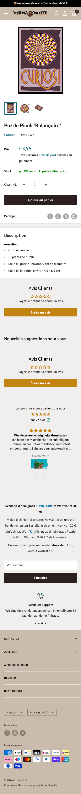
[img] (40, 414)
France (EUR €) (38, 712)
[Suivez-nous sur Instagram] (15, 733)
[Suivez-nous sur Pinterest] (23, 733)
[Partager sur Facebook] (50, 216)
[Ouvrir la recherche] (57, 13)
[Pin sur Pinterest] (58, 216)
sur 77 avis (38, 420)
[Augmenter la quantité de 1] (45, 184)
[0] (73, 13)
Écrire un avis (40, 312)
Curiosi (9, 134)
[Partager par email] (74, 216)
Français (11, 712)
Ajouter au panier (40, 200)
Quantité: (10, 184)
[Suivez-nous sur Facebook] (7, 733)
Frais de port (47, 155)
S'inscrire (40, 578)
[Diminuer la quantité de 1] (23, 184)
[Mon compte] (65, 13)
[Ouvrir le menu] (6, 13)
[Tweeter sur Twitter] (66, 216)
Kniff (33, 531)
